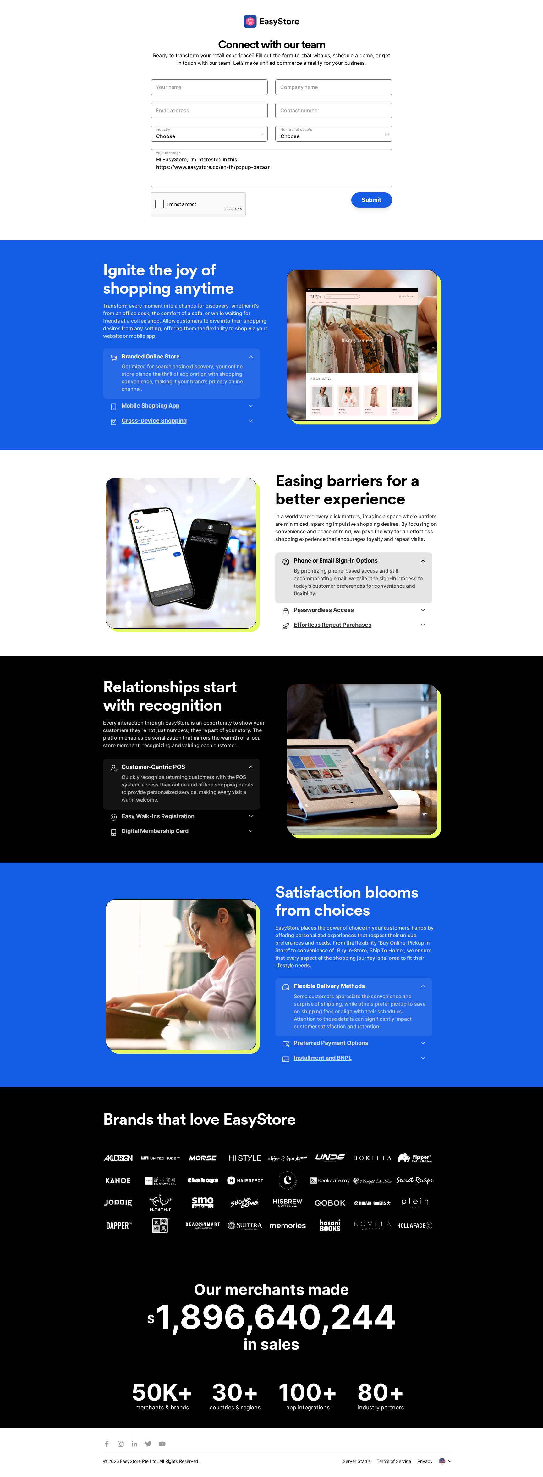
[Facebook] (107, 1444)
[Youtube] (162, 1444)
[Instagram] (120, 1444)
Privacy (424, 1461)
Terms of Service (394, 1461)
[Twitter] (148, 1444)
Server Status (356, 1461)
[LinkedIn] (134, 1444)
